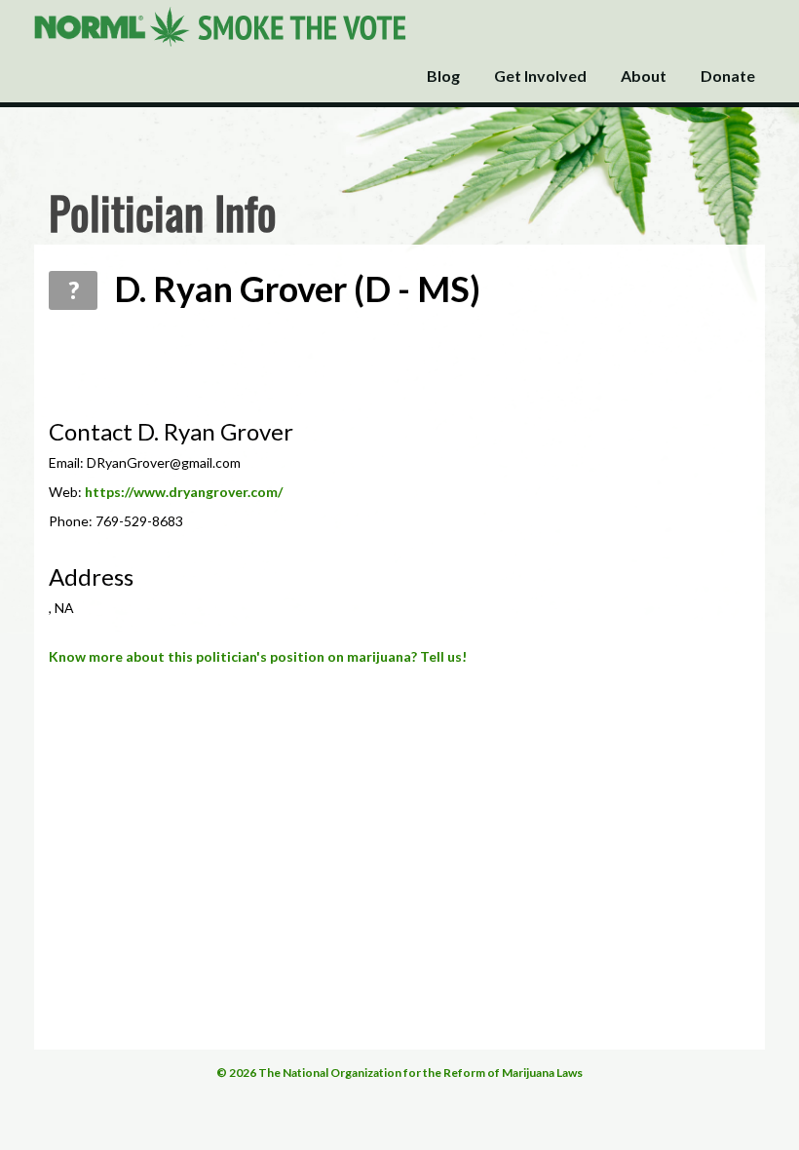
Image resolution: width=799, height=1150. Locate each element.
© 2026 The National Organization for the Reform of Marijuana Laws (399, 1072)
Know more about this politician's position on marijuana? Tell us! (258, 656)
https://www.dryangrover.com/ (184, 491)
